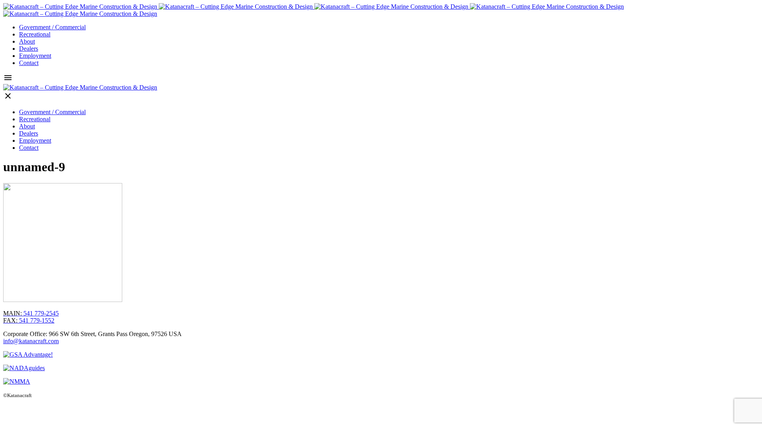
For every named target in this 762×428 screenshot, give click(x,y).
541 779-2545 (31, 313)
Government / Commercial (52, 27)
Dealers (28, 48)
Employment (35, 55)
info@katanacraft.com (31, 341)
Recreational (34, 34)
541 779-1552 (28, 320)
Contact (28, 62)
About (27, 41)
